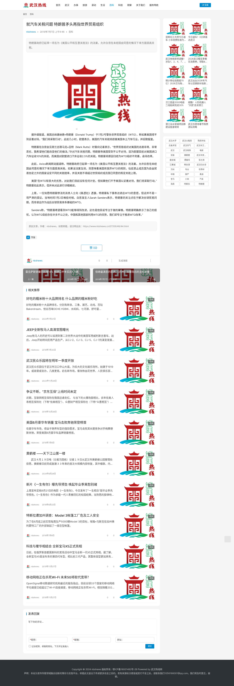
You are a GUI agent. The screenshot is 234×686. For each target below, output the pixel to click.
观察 (129, 5)
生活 (102, 5)
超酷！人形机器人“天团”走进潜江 (197, 103)
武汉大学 (172, 141)
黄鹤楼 (187, 155)
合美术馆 (172, 145)
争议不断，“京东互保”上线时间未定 (51, 392)
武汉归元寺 (201, 165)
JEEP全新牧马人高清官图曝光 (47, 330)
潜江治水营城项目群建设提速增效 (176, 125)
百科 (111, 5)
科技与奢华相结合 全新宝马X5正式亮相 (54, 546)
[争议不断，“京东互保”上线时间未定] (137, 401)
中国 (172, 174)
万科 (172, 169)
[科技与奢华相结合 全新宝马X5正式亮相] (137, 556)
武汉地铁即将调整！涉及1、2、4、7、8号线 (176, 60)
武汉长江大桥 (202, 145)
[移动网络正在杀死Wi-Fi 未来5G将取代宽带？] (137, 587)
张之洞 (201, 160)
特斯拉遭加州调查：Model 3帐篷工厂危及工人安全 (62, 515)
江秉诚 (172, 165)
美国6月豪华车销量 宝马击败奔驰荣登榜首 (56, 422)
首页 (58, 5)
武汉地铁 (187, 150)
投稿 (206, 5)
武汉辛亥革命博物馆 (202, 155)
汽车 (33, 237)
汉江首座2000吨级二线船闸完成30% (175, 103)
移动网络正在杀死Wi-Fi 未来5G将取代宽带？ (58, 577)
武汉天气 (187, 145)
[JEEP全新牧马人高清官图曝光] (137, 339)
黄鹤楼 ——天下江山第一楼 (45, 453)
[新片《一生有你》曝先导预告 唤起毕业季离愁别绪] (137, 494)
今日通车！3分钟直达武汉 (197, 38)
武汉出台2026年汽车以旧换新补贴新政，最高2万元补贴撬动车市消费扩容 (197, 82)
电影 (201, 150)
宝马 (172, 179)
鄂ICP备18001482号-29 (125, 669)
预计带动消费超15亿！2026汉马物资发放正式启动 (175, 82)
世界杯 (201, 169)
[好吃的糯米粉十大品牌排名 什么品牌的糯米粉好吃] (137, 308)
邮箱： (77, 639)
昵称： (34, 639)
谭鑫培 (187, 160)
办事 (76, 5)
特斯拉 (187, 184)
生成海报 (123, 260)
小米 (187, 179)
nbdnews (31, 31)
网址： (120, 639)
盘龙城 (172, 160)
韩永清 (187, 165)
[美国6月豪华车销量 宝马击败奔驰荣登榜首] (137, 432)
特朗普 (201, 184)
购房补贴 (201, 141)
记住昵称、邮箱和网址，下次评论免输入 (50, 646)
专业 (187, 169)
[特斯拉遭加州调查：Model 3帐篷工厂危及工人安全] (137, 525)
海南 (172, 184)
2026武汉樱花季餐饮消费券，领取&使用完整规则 (197, 60)
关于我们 (140, 5)
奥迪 (201, 174)
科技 (120, 5)
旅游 (85, 5)
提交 (150, 646)
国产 (187, 174)
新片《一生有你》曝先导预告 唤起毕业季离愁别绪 (61, 484)
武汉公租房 (187, 141)
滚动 (94, 5)
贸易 (172, 155)
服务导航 (153, 5)
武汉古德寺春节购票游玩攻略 (198, 125)
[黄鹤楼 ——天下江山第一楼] (137, 463)
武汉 (67, 5)
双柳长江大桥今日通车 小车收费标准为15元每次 (176, 38)
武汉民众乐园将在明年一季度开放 (50, 361)
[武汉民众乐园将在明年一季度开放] (137, 370)
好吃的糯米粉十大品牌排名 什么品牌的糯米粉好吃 (61, 299)
